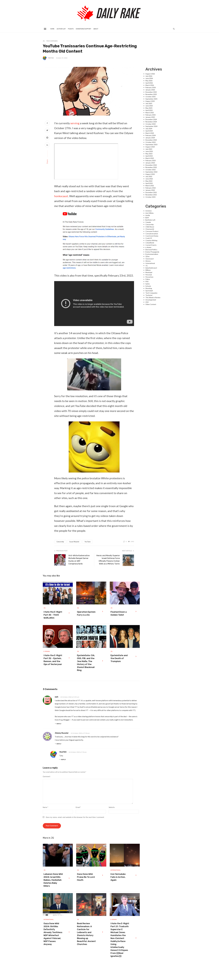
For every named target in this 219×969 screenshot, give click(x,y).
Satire (147, 284)
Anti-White (149, 213)
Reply (59, 724)
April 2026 (149, 83)
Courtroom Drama (151, 236)
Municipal (148, 272)
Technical (148, 295)
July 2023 (148, 149)
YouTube (87, 542)
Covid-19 (148, 238)
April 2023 (149, 156)
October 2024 (150, 124)
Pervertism (149, 277)
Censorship (60, 542)
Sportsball (149, 291)
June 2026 (149, 78)
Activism (148, 211)
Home (52, 29)
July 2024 (148, 128)
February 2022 (150, 188)
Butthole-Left (150, 220)
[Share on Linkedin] (47, 145)
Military (148, 270)
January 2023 (150, 163)
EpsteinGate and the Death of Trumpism (119, 658)
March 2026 (149, 85)
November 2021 (151, 195)
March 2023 (149, 158)
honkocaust (61, 196)
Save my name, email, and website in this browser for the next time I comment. (75, 817)
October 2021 (150, 197)
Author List (61, 29)
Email (78, 807)
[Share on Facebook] (47, 123)
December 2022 (151, 165)
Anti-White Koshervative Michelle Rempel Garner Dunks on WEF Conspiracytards (79, 559)
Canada (148, 222)
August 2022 (150, 174)
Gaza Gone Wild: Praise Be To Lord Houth (86, 877)
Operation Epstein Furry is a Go (86, 613)
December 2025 (151, 92)
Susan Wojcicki (74, 542)
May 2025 (148, 108)
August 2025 (150, 101)
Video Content (150, 304)
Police (147, 279)
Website (112, 807)
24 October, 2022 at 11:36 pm (80, 733)
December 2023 (151, 140)
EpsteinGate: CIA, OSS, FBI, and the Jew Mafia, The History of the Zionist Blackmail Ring (86, 662)
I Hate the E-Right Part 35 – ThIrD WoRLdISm (53, 615)
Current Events (150, 245)
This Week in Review (152, 297)
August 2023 (150, 147)
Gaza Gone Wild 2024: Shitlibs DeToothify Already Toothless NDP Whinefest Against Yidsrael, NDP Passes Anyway (53, 933)
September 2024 (151, 126)
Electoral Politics (151, 250)
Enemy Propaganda (152, 252)
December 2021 (151, 192)
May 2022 (148, 181)
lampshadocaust (151, 268)
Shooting (148, 288)
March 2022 (149, 186)
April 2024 (149, 131)
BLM (147, 218)
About (95, 29)
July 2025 (148, 103)
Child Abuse (149, 227)
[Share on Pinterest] (47, 138)
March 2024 (149, 133)
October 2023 (150, 142)
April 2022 (149, 183)
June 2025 (149, 106)
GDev (147, 256)
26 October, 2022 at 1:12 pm (78, 752)
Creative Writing (151, 240)
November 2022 (151, 167)
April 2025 (149, 110)
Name (45, 807)
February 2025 (150, 115)
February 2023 (150, 160)
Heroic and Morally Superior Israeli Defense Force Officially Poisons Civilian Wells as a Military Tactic (108, 559)
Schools (148, 286)
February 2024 (150, 135)
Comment (46, 777)
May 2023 (148, 154)
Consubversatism (151, 234)
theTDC (51, 58)
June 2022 (149, 179)
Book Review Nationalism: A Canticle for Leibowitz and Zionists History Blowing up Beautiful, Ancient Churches (86, 933)
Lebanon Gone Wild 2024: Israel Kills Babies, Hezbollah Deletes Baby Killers (53, 880)
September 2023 (151, 144)
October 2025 (150, 97)
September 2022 (151, 172)
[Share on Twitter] (47, 130)
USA (147, 302)
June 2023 (149, 151)
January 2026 (150, 90)
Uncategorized (150, 300)
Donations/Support (83, 29)
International (116, 870)
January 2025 (150, 117)
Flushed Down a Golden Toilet (119, 613)
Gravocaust (149, 259)
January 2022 (150, 190)
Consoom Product (151, 231)
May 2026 (148, 81)
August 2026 (150, 74)
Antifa (147, 215)
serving (74, 123)
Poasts (71, 29)
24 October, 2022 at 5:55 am (69, 697)
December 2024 (151, 119)
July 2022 (148, 176)
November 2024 (151, 122)
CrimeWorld (149, 243)
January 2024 (150, 138)
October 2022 (150, 170)
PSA (147, 281)
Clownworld (149, 229)
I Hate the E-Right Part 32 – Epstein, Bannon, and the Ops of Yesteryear (53, 660)
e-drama (47, 651)
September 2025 (151, 99)
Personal (148, 275)
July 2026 (148, 76)
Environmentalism (151, 254)
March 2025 (149, 113)
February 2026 (150, 87)
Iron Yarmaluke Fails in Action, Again (118, 877)
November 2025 (151, 94)
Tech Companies (52, 41)
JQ (44, 41)
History (148, 261)
